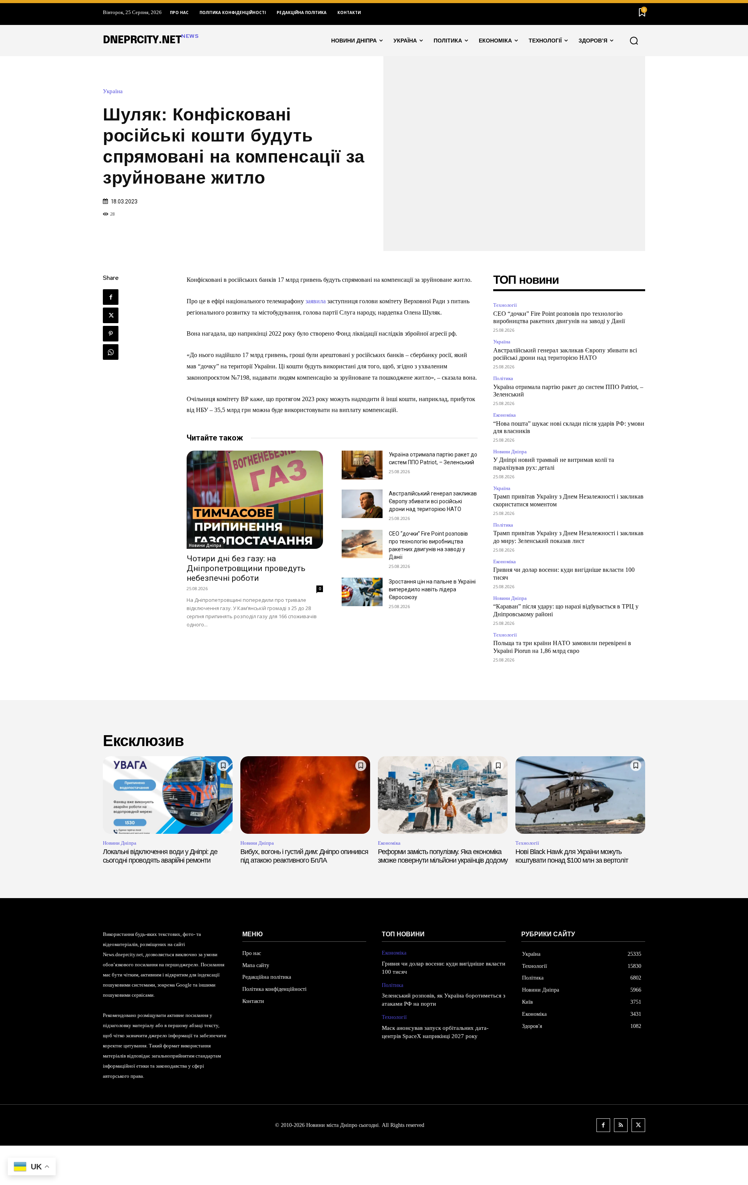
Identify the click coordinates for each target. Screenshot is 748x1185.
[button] (634, 40)
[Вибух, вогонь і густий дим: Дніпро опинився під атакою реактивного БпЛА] (305, 795)
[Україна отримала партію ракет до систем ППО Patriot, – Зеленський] (362, 465)
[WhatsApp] (110, 352)
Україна (113, 91)
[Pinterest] (110, 333)
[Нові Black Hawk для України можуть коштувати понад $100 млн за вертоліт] (580, 795)
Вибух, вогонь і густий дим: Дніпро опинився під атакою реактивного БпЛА (304, 856)
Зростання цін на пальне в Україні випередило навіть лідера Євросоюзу (432, 589)
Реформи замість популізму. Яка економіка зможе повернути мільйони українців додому (443, 856)
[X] (110, 315)
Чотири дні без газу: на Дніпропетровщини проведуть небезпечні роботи (246, 568)
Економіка (504, 415)
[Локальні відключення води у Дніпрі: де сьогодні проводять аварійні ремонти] (168, 795)
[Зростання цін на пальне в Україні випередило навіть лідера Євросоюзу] (362, 592)
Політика (503, 378)
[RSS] (621, 1125)
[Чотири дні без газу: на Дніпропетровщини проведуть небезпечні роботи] (255, 500)
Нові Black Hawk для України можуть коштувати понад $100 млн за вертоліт (571, 856)
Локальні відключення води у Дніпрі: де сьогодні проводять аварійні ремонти (160, 856)
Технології (505, 305)
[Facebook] (110, 297)
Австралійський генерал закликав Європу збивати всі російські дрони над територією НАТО (433, 501)
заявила (315, 301)
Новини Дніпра (205, 545)
